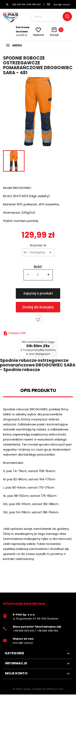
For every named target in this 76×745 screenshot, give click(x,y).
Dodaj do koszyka (38, 307)
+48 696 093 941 (23, 631)
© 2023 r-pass (22, 689)
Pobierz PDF (14, 333)
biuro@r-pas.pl (62, 4)
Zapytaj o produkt (38, 293)
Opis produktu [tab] (38, 390)
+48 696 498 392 (47, 631)
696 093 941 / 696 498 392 (26, 4)
